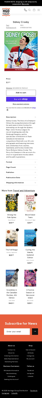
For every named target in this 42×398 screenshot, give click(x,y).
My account (31, 359)
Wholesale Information (11, 370)
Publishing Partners (11, 362)
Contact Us (11, 350)
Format (9, 162)
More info (25, 4)
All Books (31, 353)
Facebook (30, 370)
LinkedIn (30, 376)
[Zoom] (35, 68)
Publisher (10, 172)
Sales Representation (11, 359)
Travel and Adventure (24, 190)
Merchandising (11, 373)
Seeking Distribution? (11, 379)
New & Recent (30, 350)
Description (11, 117)
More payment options (21, 104)
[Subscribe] (35, 331)
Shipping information (15, 183)
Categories (30, 356)
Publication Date (13, 178)
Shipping (9, 88)
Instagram (30, 373)
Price (8, 79)
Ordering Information (11, 356)
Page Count (11, 167)
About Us (11, 353)
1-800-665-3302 (25, 9)
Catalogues (11, 376)
